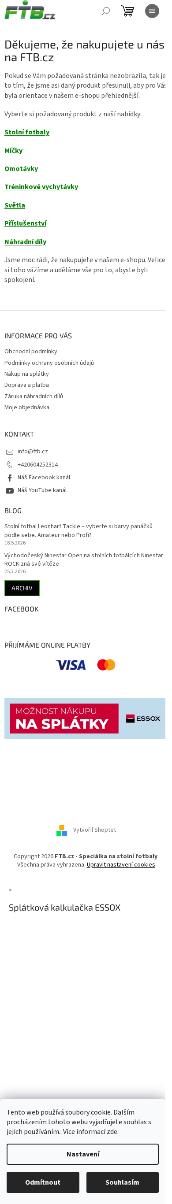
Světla (14, 205)
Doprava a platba (26, 385)
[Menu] (152, 11)
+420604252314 (38, 464)
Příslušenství (25, 223)
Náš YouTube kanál (42, 490)
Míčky (13, 151)
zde (112, 1132)
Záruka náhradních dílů (33, 396)
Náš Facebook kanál (44, 477)
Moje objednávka (26, 407)
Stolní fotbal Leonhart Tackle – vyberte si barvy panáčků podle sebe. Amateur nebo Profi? (78, 530)
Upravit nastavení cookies (121, 864)
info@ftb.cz (33, 451)
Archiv (22, 588)
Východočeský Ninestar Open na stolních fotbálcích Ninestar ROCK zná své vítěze (83, 560)
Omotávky (21, 169)
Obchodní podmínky (30, 351)
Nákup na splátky (26, 374)
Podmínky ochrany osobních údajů (49, 363)
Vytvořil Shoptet (94, 830)
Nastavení (83, 1154)
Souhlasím (122, 1182)
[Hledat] (106, 11)
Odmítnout (42, 1182)
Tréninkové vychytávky (41, 187)
